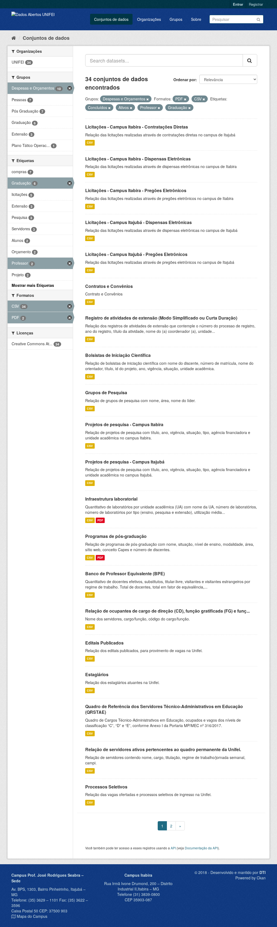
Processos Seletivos (106, 787)
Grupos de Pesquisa (106, 392)
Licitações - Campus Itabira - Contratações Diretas (136, 127)
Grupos (176, 19)
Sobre (196, 19)
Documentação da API (201, 848)
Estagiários (96, 674)
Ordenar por (184, 79)
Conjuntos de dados (111, 19)
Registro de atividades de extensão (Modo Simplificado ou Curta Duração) (161, 318)
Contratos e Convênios (109, 286)
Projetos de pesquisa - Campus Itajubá (124, 462)
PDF (100, 520)
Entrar (238, 4)
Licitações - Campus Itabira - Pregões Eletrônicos (135, 190)
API (173, 848)
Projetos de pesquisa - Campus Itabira (124, 424)
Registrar (256, 4)
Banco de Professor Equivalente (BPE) (125, 573)
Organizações (149, 19)
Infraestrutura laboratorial (111, 499)
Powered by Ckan (250, 877)
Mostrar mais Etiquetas (33, 285)
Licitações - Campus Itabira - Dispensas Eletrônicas (138, 159)
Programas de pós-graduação (116, 536)
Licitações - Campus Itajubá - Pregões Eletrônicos (136, 254)
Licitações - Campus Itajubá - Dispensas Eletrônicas (138, 222)
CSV (90, 143)
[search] (250, 60)
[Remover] (147, 99)
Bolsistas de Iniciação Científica (118, 355)
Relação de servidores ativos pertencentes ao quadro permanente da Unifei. (163, 749)
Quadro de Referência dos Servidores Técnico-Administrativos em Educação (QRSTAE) (164, 709)
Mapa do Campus (32, 916)
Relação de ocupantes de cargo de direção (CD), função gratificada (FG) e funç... (167, 611)
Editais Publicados (104, 643)
